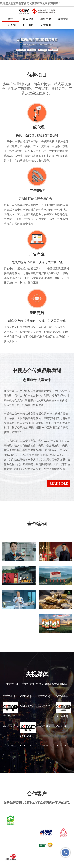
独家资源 (28, 19)
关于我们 (45, 25)
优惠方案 (63, 19)
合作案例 (37, 524)
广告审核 (28, 25)
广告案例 (10, 25)
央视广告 (45, 19)
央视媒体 (37, 674)
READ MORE (59, 483)
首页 (10, 19)
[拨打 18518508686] (65, 852)
